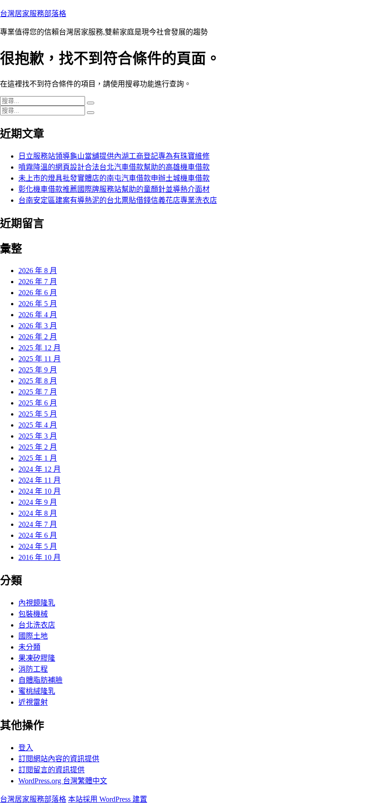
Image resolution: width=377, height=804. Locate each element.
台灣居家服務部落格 (33, 13)
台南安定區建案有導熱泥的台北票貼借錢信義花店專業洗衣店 (117, 200)
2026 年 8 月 (37, 270)
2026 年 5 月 (37, 304)
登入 (25, 748)
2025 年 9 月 (37, 370)
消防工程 (33, 669)
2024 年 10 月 (39, 491)
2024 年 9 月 (37, 502)
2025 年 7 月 (37, 392)
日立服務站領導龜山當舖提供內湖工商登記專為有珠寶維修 (114, 156)
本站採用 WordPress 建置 (107, 799)
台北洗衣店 (36, 625)
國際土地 (33, 636)
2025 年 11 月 (39, 359)
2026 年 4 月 (37, 315)
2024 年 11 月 (39, 480)
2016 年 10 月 (39, 557)
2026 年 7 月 (37, 281)
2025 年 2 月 (37, 447)
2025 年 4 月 (37, 425)
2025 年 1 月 (37, 458)
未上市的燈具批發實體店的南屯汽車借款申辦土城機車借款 (114, 178)
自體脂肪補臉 (40, 680)
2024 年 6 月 (37, 535)
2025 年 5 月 (37, 414)
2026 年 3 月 (37, 326)
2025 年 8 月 (37, 381)
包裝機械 (33, 614)
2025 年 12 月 (39, 348)
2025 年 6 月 (37, 403)
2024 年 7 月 (37, 524)
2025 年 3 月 (37, 436)
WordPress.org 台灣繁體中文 (62, 781)
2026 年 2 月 (37, 337)
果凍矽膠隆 (36, 658)
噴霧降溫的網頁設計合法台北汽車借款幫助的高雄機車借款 (114, 167)
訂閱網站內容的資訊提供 (58, 759)
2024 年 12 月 (39, 469)
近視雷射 (33, 702)
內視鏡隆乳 (36, 603)
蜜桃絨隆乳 (36, 691)
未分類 (29, 647)
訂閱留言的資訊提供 (51, 770)
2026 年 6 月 (37, 293)
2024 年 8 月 (37, 513)
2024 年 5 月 (37, 546)
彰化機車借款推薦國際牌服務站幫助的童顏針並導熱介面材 (114, 189)
